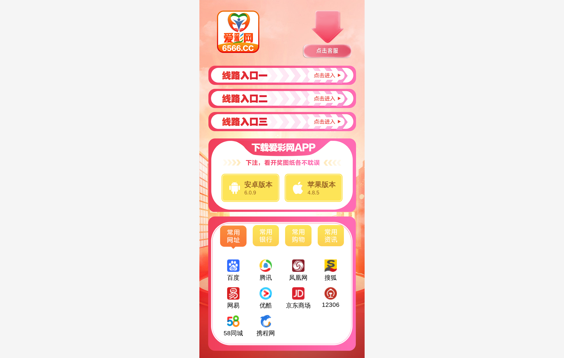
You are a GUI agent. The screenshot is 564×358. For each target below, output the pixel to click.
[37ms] (282, 121)
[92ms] (282, 98)
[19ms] (282, 75)
